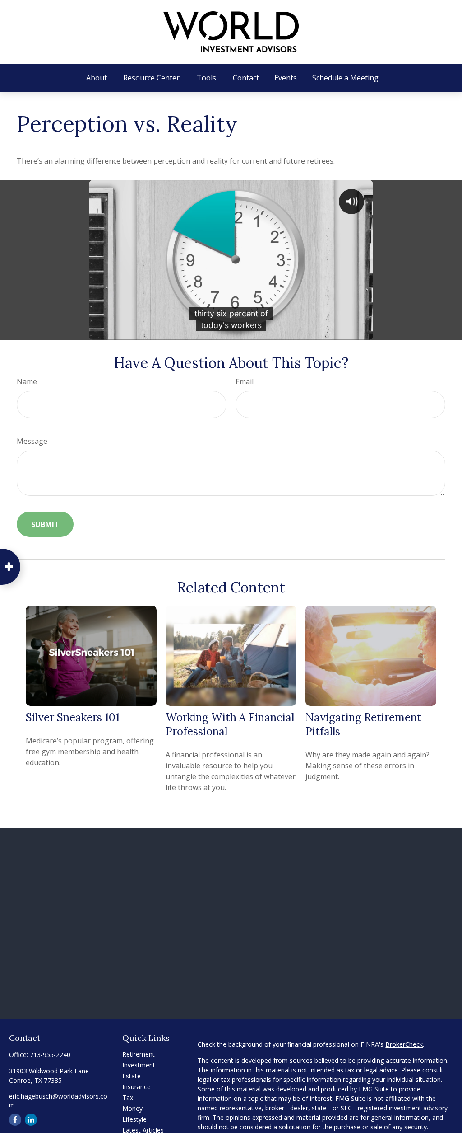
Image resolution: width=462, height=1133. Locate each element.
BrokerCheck (404, 1044)
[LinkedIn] (31, 1120)
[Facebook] (15, 1120)
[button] (96, 77)
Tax (127, 1097)
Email (245, 381)
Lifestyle (134, 1119)
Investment (138, 1065)
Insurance (136, 1086)
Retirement (138, 1054)
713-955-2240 (50, 1054)
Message (32, 441)
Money (132, 1108)
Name (27, 381)
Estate (131, 1076)
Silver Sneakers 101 (73, 717)
